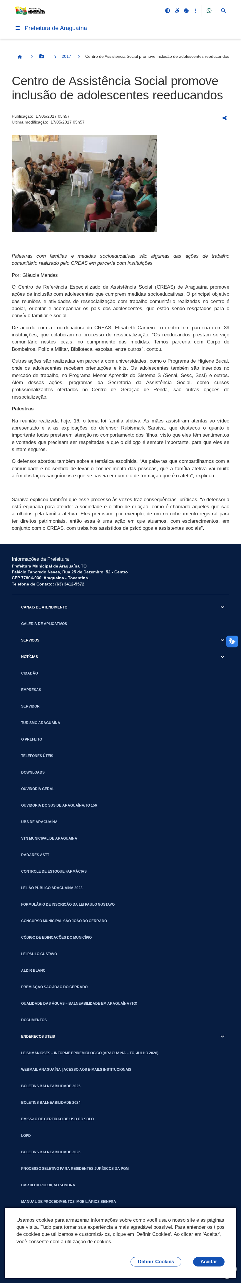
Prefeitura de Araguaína (56, 28)
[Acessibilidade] (177, 10)
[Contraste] (167, 10)
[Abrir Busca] (223, 11)
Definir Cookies (156, 1261)
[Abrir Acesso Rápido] (195, 10)
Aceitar (208, 1261)
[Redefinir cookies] (186, 10)
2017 (66, 56)
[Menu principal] (18, 28)
